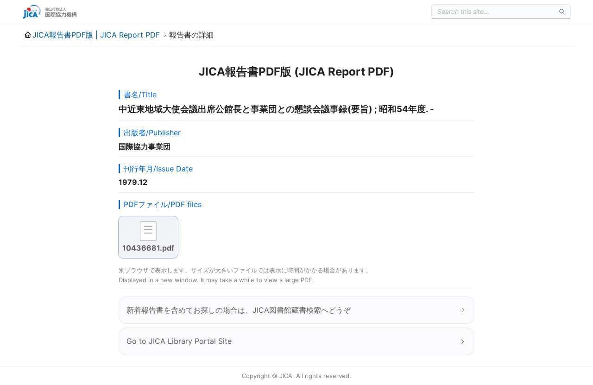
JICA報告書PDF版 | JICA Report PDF (96, 34)
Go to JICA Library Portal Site (179, 341)
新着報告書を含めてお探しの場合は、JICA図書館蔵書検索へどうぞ (238, 310)
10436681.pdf (148, 247)
